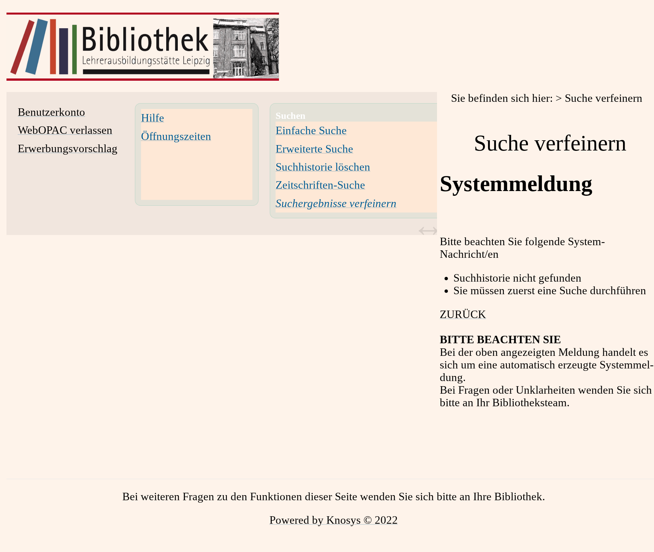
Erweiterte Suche (314, 149)
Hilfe (152, 118)
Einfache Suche (311, 130)
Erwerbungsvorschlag (68, 148)
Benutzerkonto (51, 112)
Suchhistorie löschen (323, 167)
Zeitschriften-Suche (320, 185)
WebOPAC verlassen (65, 130)
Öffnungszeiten (176, 136)
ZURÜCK (463, 314)
